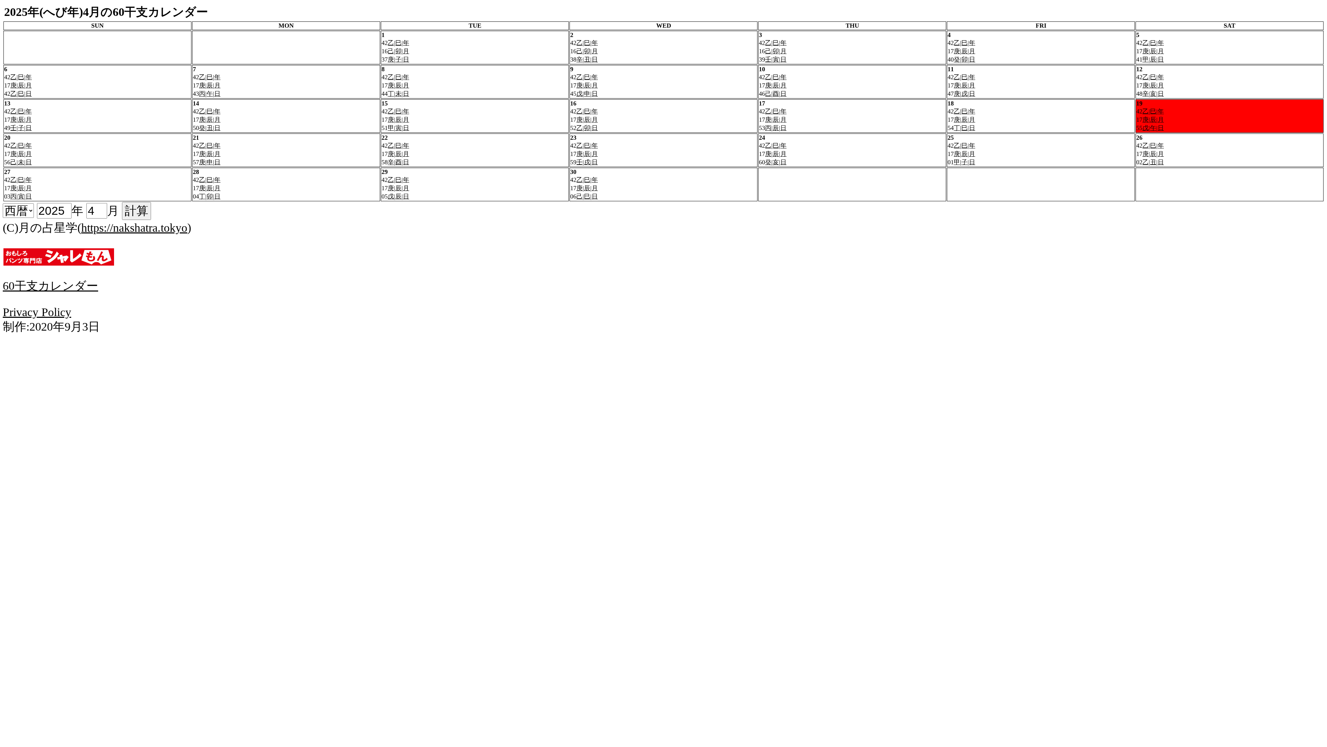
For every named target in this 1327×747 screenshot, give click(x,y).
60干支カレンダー (50, 285)
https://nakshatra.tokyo (134, 227)
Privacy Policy (37, 312)
